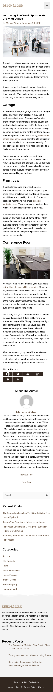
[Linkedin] (38, 374)
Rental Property (10, 584)
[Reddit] (28, 374)
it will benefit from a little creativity (21, 287)
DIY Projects (9, 561)
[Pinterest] (8, 379)
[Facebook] (8, 374)
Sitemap (41, 687)
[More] (18, 379)
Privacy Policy (30, 687)
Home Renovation (11, 570)
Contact (19, 687)
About (10, 687)
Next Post (26, 482)
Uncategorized (10, 589)
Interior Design (9, 579)
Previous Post (26, 474)
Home (5, 565)
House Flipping (10, 575)
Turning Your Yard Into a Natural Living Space (24, 522)
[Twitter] (18, 374)
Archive (6, 556)
